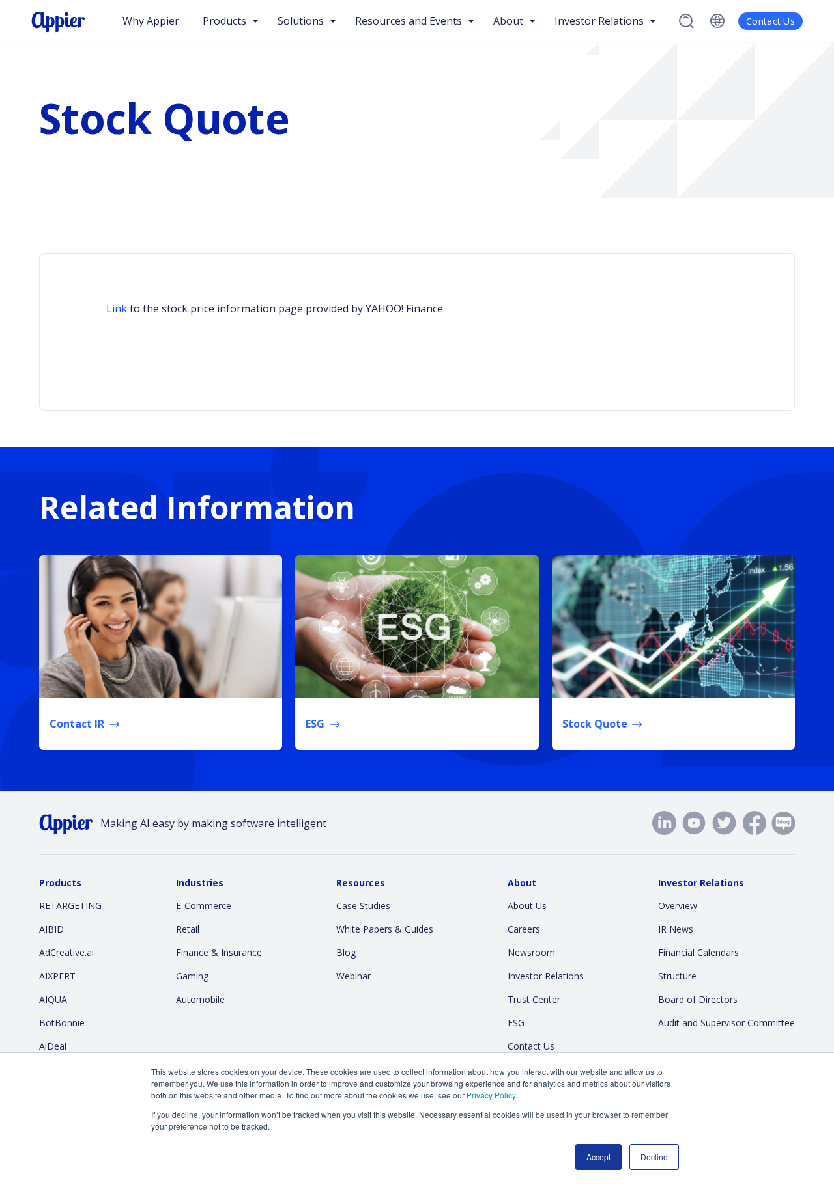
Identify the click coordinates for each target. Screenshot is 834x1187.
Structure (677, 976)
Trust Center (534, 999)
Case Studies (363, 905)
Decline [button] (654, 1156)
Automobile (200, 999)
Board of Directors (698, 999)
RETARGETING (70, 905)
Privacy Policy (491, 1094)
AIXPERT (57, 976)
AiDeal (52, 1046)
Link (116, 308)
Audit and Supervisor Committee (726, 1022)
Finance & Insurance (219, 952)
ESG (516, 1022)
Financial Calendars (698, 952)
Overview (677, 905)
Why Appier (150, 21)
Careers (524, 929)
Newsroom (531, 952)
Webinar (353, 976)
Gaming (192, 976)
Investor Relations (546, 976)
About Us (527, 905)
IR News (675, 929)
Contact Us (770, 21)
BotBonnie (62, 1022)
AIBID (51, 929)
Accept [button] (598, 1156)
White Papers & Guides (384, 929)
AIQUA (53, 999)
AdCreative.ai (66, 952)
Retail (187, 929)
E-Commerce (203, 905)
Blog (346, 952)
